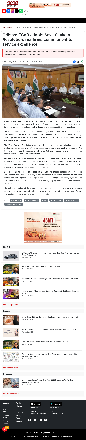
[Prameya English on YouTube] (46, 420)
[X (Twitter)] (17, 11)
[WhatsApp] (21, 11)
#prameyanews (16, 200)
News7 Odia (34, 408)
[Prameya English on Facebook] (29, 420)
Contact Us (19, 412)
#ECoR (44, 200)
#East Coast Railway (31, 200)
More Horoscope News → (11, 394)
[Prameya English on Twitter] (35, 420)
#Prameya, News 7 (71, 200)
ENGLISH (24, 15)
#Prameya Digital (56, 200)
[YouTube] (4, 11)
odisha (10, 27)
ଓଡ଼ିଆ (26, 11)
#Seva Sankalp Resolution (13, 204)
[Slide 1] (50, 4)
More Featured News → (11, 367)
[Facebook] (8, 11)
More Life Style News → (11, 305)
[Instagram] (12, 11)
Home (4, 27)
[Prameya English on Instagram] (40, 420)
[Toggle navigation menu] (6, 20)
